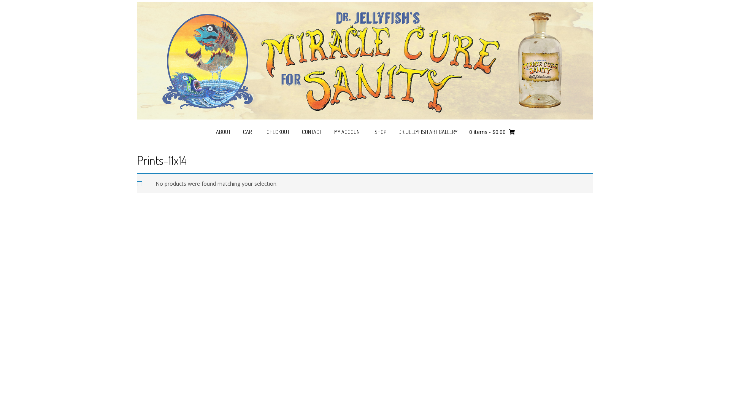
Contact (312, 132)
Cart (248, 132)
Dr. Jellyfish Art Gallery (427, 132)
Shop (380, 132)
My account (348, 132)
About (223, 132)
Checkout (278, 132)
